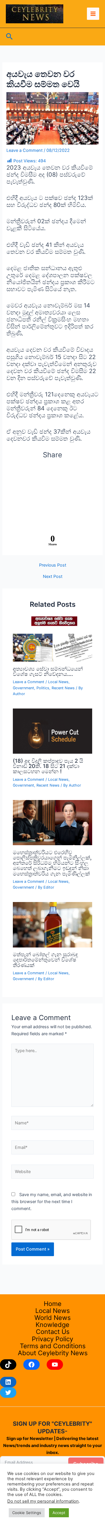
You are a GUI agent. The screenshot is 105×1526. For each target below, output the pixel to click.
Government (23, 688)
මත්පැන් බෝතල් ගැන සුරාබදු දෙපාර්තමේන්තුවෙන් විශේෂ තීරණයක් (45, 959)
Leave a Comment (24, 150)
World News (52, 1317)
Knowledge (52, 1324)
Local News (58, 682)
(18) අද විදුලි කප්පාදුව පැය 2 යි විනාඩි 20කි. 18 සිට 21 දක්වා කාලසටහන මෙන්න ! (48, 765)
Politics (42, 688)
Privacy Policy (52, 1338)
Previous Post (52, 565)
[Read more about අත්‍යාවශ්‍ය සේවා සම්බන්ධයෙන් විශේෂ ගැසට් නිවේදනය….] (52, 638)
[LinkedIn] (8, 1382)
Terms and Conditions (52, 1345)
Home (53, 1303)
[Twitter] (8, 1392)
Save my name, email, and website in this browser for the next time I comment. (51, 1201)
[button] (9, 37)
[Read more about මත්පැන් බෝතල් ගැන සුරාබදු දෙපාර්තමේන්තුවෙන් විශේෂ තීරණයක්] (52, 924)
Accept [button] (58, 1512)
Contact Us (52, 1331)
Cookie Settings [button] (26, 1512)
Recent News (63, 688)
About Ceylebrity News (53, 1352)
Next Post (52, 576)
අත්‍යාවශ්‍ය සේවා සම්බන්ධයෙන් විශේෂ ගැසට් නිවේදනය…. (48, 671)
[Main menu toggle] (93, 14)
